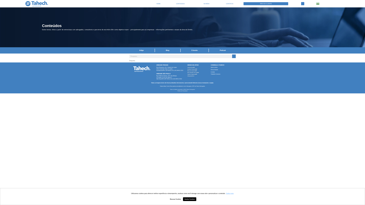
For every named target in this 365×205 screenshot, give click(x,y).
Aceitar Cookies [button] (189, 199)
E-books (195, 50)
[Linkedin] (139, 75)
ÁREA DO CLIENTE (266, 3)
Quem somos (214, 67)
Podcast (223, 50)
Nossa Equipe (214, 69)
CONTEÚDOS (180, 3)
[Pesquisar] (234, 56)
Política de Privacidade (182, 90)
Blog (167, 50)
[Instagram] (141, 75)
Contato (213, 72)
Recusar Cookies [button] (175, 199)
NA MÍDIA (206, 3)
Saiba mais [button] (230, 193)
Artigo (141, 50)
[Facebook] (144, 75)
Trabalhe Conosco (215, 74)
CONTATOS (229, 3)
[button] (302, 3)
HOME (158, 3)
